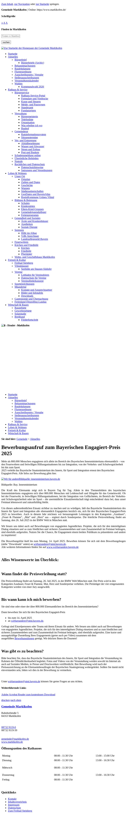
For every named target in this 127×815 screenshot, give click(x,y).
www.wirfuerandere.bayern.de (63, 547)
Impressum (13, 804)
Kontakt (12, 798)
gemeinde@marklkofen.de (15, 738)
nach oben (15, 700)
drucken (5, 700)
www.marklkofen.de (12, 741)
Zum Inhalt (7, 4)
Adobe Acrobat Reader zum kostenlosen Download (28, 694)
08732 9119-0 (8, 727)
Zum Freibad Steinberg (20, 810)
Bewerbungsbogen (24, 638)
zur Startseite (42, 4)
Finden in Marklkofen (13, 29)
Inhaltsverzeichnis (17, 801)
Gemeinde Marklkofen (16, 706)
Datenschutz (14, 807)
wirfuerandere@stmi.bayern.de (50, 544)
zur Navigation (22, 4)
